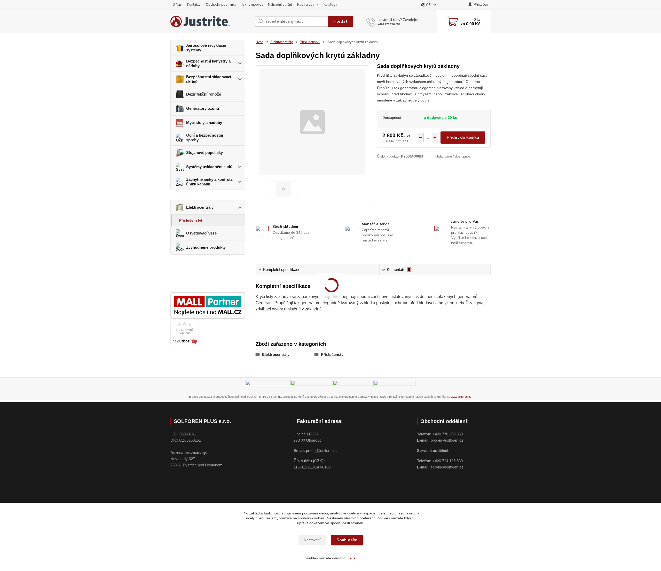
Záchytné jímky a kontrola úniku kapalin (209, 181)
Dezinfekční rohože (203, 94)
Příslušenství (190, 220)
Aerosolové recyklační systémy (206, 47)
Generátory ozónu (202, 108)
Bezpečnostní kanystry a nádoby (208, 63)
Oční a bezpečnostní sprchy (204, 137)
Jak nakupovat (252, 4)
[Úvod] (210, 21)
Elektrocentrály (200, 207)
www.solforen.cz (461, 396)
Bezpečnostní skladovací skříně (208, 79)
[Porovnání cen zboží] (184, 332)
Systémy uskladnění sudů (209, 167)
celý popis (421, 100)
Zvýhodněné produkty (206, 247)
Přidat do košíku (463, 137)
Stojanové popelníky (204, 152)
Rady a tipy (305, 4)
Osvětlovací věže (201, 233)
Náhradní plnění (280, 4)
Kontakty (193, 4)
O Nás (177, 4)
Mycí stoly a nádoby (204, 122)
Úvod (259, 42)
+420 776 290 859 (389, 24)
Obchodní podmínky (221, 4)
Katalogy (330, 4)
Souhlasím (346, 540)
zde (353, 558)
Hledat (340, 21)
